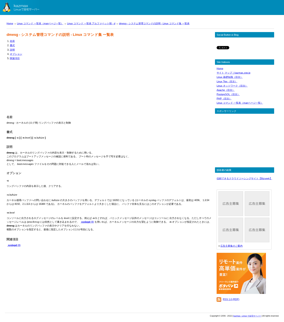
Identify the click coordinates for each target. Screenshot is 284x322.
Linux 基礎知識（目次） (230, 77)
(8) (87, 221)
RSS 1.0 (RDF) (231, 299)
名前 (12, 41)
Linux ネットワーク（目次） (232, 85)
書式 (12, 45)
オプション (16, 54)
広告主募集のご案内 (231, 245)
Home (10, 23)
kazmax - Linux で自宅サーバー (247, 316)
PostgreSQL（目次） (228, 94)
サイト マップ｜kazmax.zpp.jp (233, 72)
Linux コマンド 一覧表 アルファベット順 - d (91, 23)
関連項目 (15, 58)
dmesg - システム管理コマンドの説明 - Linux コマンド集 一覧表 (154, 23)
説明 (12, 49)
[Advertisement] (105, 87)
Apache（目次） (226, 90)
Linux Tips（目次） (227, 81)
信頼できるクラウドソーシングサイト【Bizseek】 (244, 178)
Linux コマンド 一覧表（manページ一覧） (40, 23)
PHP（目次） (224, 98)
